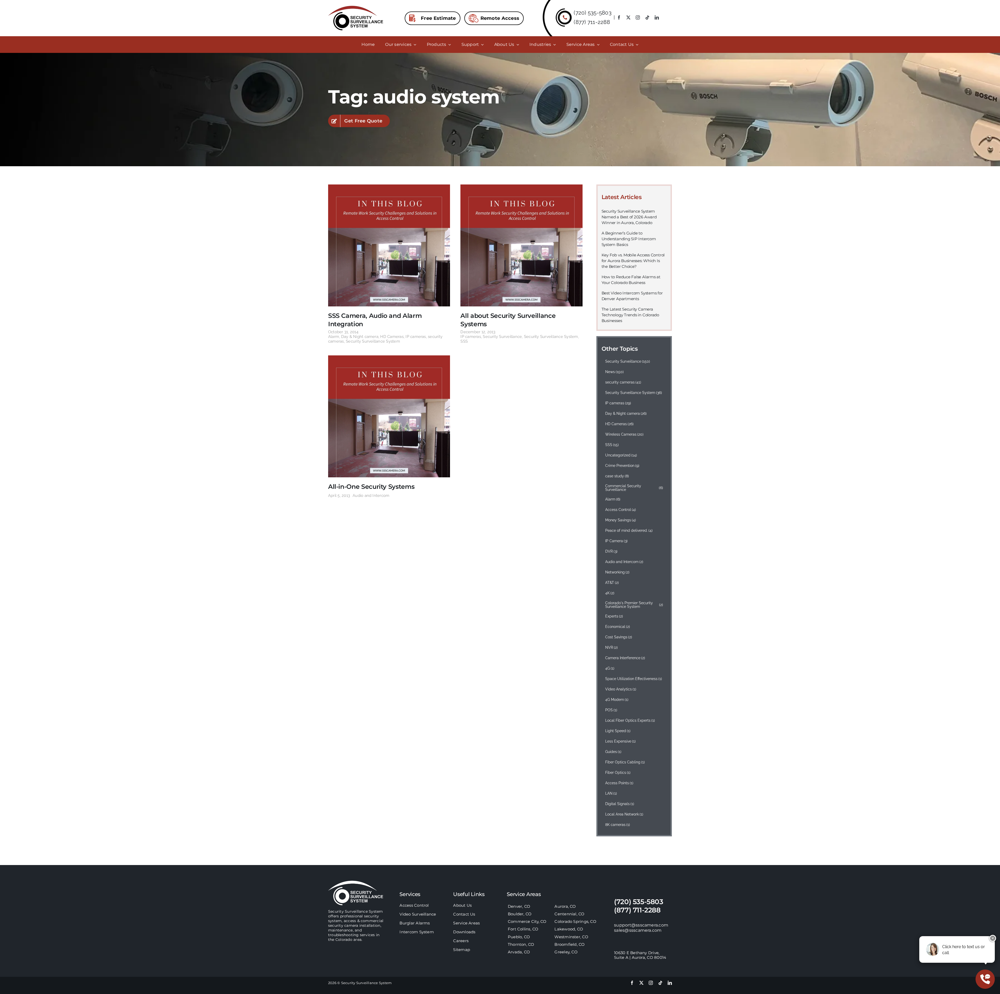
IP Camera (616, 541)
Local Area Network (624, 814)
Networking (617, 572)
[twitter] (628, 17)
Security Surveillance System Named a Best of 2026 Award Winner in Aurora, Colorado (629, 217)
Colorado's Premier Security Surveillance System (634, 605)
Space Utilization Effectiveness (633, 679)
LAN (611, 793)
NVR (611, 647)
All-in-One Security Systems (371, 486)
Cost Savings (618, 637)
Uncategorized (621, 455)
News (614, 372)
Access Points (619, 783)
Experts (614, 616)
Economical (617, 627)
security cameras (623, 382)
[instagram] (638, 17)
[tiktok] (647, 17)
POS (611, 710)
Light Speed (618, 731)
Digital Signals (619, 804)
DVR (611, 551)
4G (610, 668)
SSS (464, 341)
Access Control (620, 510)
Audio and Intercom (371, 495)
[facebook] (619, 17)
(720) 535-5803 (592, 12)
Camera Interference (625, 658)
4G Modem (617, 699)
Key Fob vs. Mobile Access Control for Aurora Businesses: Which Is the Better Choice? (633, 260)
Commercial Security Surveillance (634, 488)
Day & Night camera (359, 336)
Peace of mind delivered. (629, 530)
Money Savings (620, 520)
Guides (613, 752)
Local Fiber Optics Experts (630, 720)
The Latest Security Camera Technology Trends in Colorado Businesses (630, 315)
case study (617, 476)
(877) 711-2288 (592, 22)
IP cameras (415, 336)
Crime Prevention (622, 466)
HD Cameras (391, 336)
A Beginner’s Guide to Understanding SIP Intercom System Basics (629, 239)
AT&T (612, 583)
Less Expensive (620, 741)
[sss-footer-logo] (355, 882)
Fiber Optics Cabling (625, 762)
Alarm (333, 336)
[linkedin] (657, 17)
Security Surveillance (502, 336)
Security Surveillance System (373, 341)
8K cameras (617, 825)
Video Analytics (620, 689)
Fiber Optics (618, 772)
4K (610, 593)
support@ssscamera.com (641, 925)
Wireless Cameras (624, 434)
